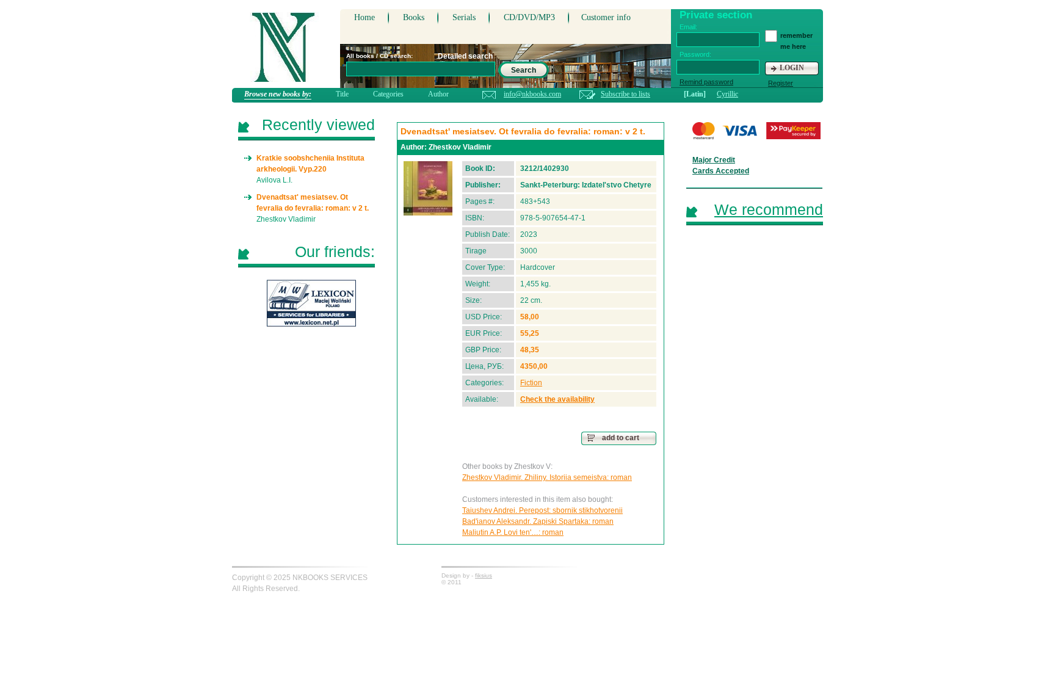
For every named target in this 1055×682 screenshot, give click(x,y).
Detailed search (465, 56)
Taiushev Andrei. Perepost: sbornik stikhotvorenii (542, 510)
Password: (695, 54)
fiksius (483, 575)
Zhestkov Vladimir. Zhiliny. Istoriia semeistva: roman (547, 477)
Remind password (706, 81)
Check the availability (557, 399)
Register (780, 83)
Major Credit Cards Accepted (720, 165)
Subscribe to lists (625, 94)
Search (523, 70)
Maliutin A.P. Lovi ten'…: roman (513, 532)
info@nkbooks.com (532, 94)
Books (413, 17)
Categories (388, 94)
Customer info (606, 17)
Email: (688, 27)
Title (342, 94)
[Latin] (695, 94)
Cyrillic (727, 94)
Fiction (531, 383)
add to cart (620, 438)
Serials (464, 17)
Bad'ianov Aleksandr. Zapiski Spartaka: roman (538, 521)
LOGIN (792, 67)
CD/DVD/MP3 (529, 17)
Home (364, 17)
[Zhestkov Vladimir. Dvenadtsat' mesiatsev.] (428, 188)
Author (438, 94)
